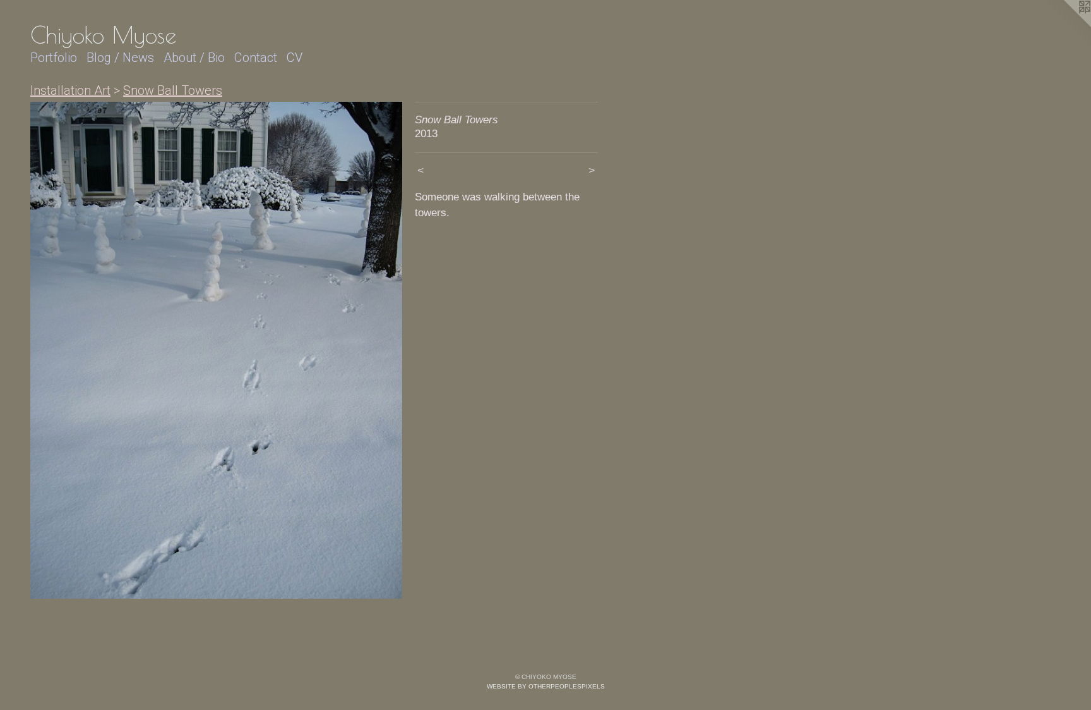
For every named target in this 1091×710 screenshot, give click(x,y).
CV (294, 57)
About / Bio (194, 57)
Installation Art (70, 90)
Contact (255, 57)
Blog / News (120, 57)
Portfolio (53, 57)
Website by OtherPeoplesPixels (546, 686)
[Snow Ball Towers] (216, 350)
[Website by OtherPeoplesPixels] (1065, 25)
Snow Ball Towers (172, 90)
